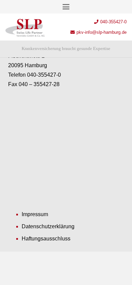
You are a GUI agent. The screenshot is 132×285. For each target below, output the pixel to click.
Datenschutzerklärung (48, 226)
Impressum (35, 214)
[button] (66, 6)
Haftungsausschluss (46, 238)
